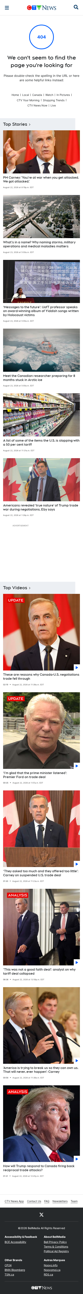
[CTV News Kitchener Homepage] (41, 7)
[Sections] (7, 8)
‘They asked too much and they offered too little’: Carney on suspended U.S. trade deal (40, 873)
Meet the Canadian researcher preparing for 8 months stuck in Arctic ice (39, 378)
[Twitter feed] (41, 1214)
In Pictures (63, 94)
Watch (49, 94)
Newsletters (60, 1201)
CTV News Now (37, 105)
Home (15, 94)
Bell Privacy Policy (55, 1242)
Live (53, 105)
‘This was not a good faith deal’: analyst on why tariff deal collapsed (39, 971)
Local (25, 94)
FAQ (46, 1201)
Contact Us (34, 1201)
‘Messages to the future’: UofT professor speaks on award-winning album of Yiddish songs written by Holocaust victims (41, 311)
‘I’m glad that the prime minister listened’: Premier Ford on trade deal (35, 775)
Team (74, 1201)
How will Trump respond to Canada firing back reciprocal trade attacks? (39, 1168)
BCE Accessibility (15, 1242)
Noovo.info (51, 1265)
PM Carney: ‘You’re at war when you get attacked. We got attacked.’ (41, 179)
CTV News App (14, 1201)
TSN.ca (9, 1274)
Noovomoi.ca (52, 1269)
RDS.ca (48, 1274)
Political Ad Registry (56, 1251)
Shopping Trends (53, 100)
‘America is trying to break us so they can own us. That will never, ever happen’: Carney (40, 1070)
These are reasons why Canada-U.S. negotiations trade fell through (41, 676)
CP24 (8, 1265)
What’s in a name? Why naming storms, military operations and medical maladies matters (39, 244)
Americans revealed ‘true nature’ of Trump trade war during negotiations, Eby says (40, 507)
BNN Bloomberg (15, 1269)
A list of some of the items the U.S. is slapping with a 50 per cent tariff (41, 442)
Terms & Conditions (56, 1246)
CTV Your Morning (28, 100)
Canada (37, 94)
